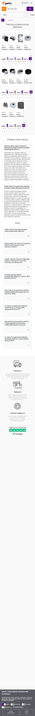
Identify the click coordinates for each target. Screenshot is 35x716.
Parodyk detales (18, 707)
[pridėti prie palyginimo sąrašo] (3, 62)
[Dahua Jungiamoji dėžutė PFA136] (6, 38)
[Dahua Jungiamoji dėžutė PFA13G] (13, 105)
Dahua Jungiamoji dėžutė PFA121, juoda (20, 116)
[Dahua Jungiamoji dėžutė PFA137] (13, 71)
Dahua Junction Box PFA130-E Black (28, 82)
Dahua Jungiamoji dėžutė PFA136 (5, 49)
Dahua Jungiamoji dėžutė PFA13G (12, 116)
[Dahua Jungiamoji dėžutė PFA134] (28, 38)
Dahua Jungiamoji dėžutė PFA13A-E (5, 116)
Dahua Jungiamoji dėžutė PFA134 (27, 49)
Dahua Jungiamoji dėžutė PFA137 (12, 82)
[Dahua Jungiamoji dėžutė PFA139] (5, 71)
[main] (7, 3)
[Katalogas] (4, 9)
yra (10, 20)
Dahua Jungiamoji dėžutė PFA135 (19, 82)
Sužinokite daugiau (8, 700)
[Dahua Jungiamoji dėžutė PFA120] (20, 38)
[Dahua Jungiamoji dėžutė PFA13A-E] (6, 105)
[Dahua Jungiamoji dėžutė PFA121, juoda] (20, 105)
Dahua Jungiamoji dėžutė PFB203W (12, 49)
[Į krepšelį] (30, 92)
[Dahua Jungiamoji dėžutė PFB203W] (13, 38)
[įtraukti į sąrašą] (8, 62)
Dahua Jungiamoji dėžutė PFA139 (5, 82)
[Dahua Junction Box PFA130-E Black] (28, 71)
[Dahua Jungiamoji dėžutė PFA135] (20, 71)
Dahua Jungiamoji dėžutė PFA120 (19, 49)
